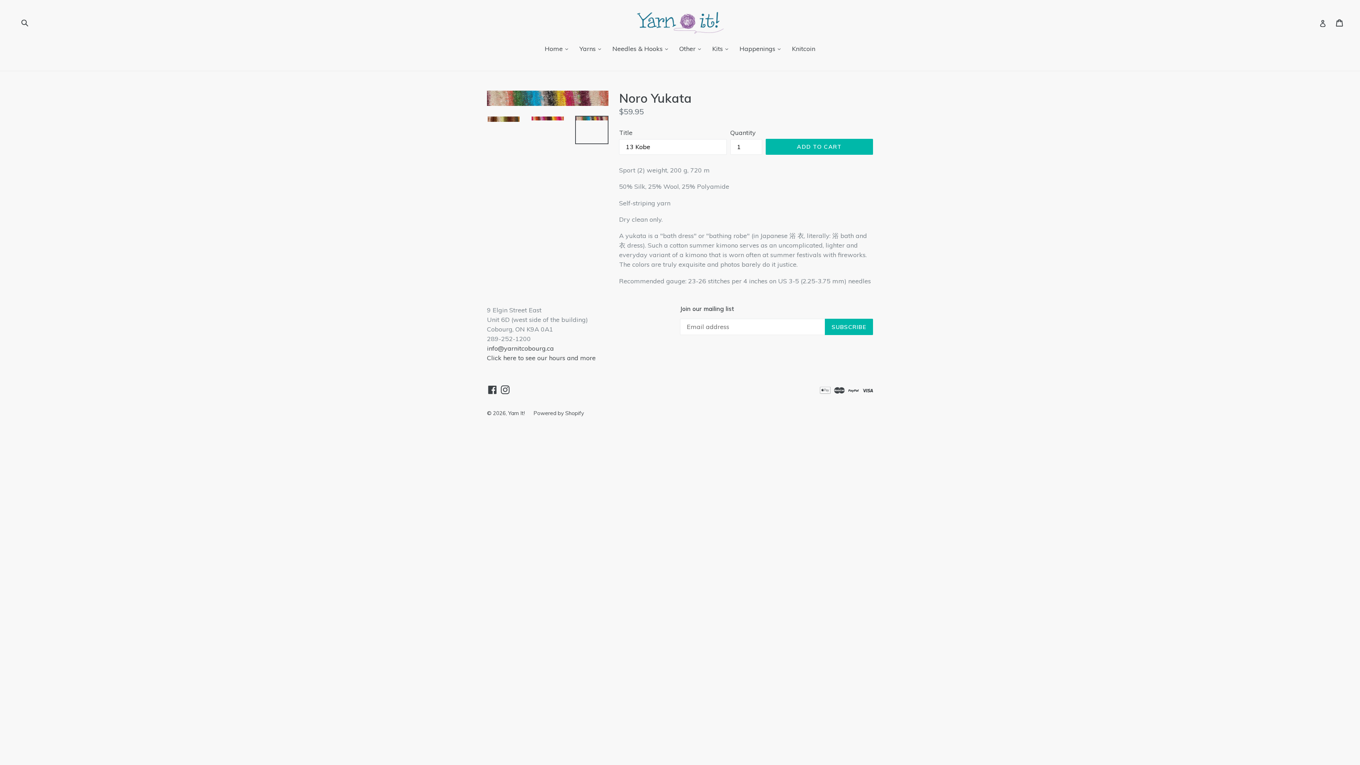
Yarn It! (517, 413)
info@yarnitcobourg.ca (520, 348)
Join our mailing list (707, 308)
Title (626, 133)
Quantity (743, 133)
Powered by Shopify (558, 413)
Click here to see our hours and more (541, 358)
